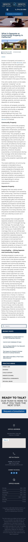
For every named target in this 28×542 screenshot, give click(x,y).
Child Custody (7, 372)
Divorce (4, 53)
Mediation (9, 53)
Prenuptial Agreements (11, 378)
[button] (7, 10)
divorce (3, 119)
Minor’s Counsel (8, 375)
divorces (19, 62)
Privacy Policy (19, 509)
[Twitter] (14, 473)
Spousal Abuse (7, 381)
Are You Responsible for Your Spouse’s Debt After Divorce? (14, 346)
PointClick (20, 511)
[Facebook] (12, 473)
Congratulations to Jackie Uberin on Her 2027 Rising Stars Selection (13, 337)
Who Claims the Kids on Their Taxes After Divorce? (13, 357)
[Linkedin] (16, 473)
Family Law (6, 366)
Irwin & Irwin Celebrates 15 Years (12, 342)
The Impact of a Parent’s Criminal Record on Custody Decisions (12, 352)
